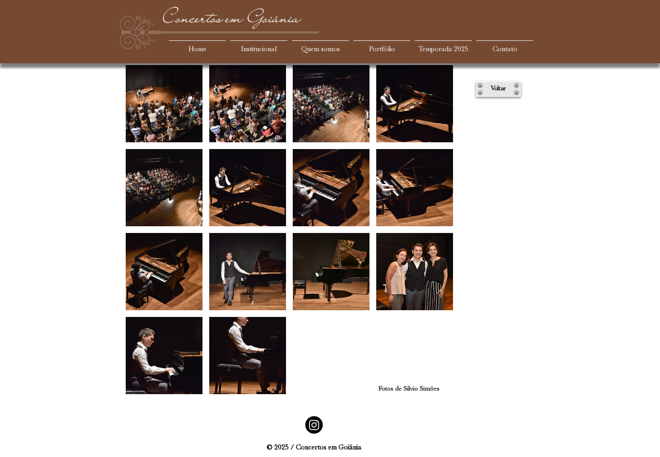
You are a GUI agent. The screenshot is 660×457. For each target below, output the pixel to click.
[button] (164, 103)
